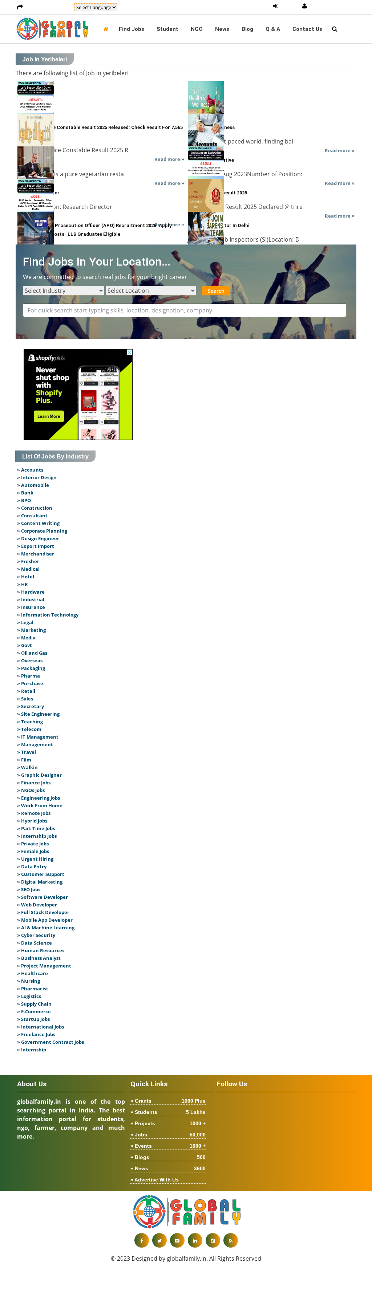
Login (290, 6)
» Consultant (32, 515)
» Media (26, 637)
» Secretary (30, 706)
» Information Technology (47, 614)
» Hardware (31, 592)
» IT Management (37, 737)
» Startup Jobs (33, 1019)
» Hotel (25, 576)
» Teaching (30, 721)
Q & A (273, 29)
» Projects (168, 1123)
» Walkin (27, 767)
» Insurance (31, 607)
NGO (197, 29)
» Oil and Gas (32, 653)
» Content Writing (38, 523)
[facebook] (141, 1240)
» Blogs (168, 1157)
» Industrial (30, 599)
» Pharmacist (32, 988)
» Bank (25, 492)
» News (168, 1168)
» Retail (26, 691)
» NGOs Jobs (31, 790)
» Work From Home (39, 805)
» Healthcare (32, 973)
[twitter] (159, 1240)
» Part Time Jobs (36, 828)
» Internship (31, 1049)
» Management (35, 744)
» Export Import (35, 546)
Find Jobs (131, 29)
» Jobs (168, 1135)
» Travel (26, 752)
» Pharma (28, 675)
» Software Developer (42, 897)
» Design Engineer (38, 538)
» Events (168, 1146)
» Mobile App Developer (45, 920)
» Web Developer (37, 904)
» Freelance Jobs (36, 1034)
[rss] (230, 1240)
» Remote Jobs (33, 813)
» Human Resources (40, 950)
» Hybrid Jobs (32, 820)
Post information (48, 7)
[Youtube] (177, 1240)
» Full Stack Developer (43, 912)
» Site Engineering (38, 714)
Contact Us (307, 29)
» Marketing (31, 630)
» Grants (168, 1101)
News (222, 29)
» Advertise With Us (154, 1180)
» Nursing (28, 981)
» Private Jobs (33, 843)
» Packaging (31, 668)
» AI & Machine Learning (45, 927)
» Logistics (29, 996)
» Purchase (30, 683)
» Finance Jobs (33, 782)
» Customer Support (40, 874)
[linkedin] (195, 1240)
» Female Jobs (33, 851)
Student (167, 29)
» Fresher (28, 561)
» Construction (34, 508)
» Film (24, 759)
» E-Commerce (34, 1011)
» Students (168, 1112)
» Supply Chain (34, 1004)
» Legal (25, 622)
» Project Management (44, 965)
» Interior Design (37, 477)
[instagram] (213, 1240)
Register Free (328, 6)
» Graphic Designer (39, 775)
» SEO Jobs (28, 889)
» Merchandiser (35, 553)
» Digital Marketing (39, 881)
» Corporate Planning (42, 531)
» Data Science (34, 943)
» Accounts (30, 469)
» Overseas (30, 660)
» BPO (24, 500)
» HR (22, 584)
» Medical (28, 569)
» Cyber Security (36, 935)
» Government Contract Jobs (50, 1042)
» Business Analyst (39, 958)
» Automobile (33, 485)
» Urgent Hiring (35, 859)
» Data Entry (31, 866)
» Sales (25, 698)
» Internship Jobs (37, 836)
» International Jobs (40, 1026)
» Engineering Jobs (38, 798)
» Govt (24, 645)
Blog (247, 29)
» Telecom (29, 729)
